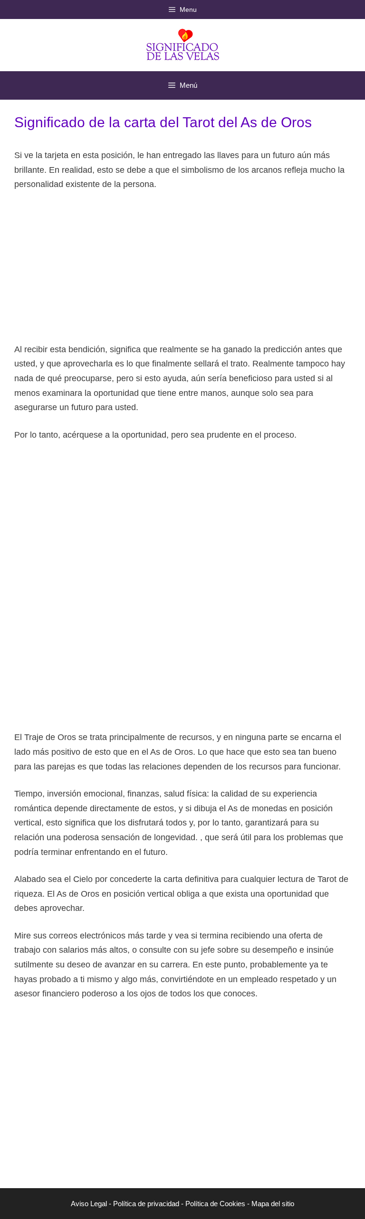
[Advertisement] (182, 271)
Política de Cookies (215, 1204)
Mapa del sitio (272, 1204)
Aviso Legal (89, 1204)
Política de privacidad (146, 1204)
